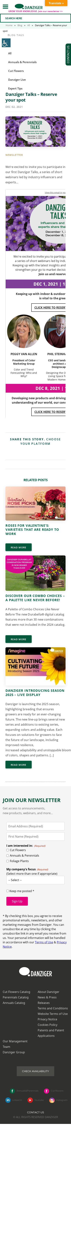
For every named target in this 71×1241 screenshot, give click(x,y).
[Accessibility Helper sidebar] (6, 42)
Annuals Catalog (14, 1003)
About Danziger (48, 992)
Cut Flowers (18, 850)
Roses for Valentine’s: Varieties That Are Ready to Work (32, 529)
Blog (19, 25)
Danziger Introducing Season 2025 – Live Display (35, 692)
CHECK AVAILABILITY (35, 1071)
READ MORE (18, 547)
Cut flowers (57, 1090)
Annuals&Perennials (27, 1090)
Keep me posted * (21, 891)
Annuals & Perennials (24, 855)
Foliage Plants (19, 861)
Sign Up (17, 901)
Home (9, 25)
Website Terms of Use (53, 1014)
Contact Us (35, 1112)
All (28, 25)
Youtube (39, 1100)
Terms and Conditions (53, 1008)
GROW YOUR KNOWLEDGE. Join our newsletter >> (35, 11)
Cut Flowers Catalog (16, 992)
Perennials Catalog (16, 997)
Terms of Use (44, 942)
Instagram (62, 1100)
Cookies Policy (47, 1025)
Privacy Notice (47, 1019)
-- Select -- (15, 880)
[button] (5, 6)
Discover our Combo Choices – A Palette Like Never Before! (35, 598)
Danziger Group (14, 1052)
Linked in (17, 1100)
